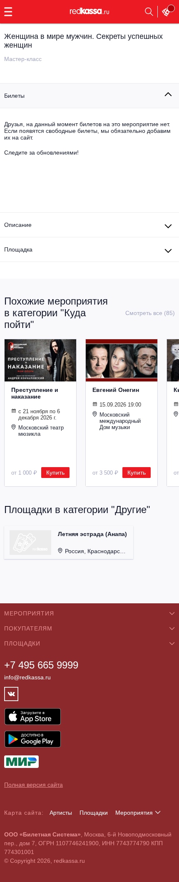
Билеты (14, 95)
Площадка (18, 249)
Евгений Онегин (115, 389)
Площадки (94, 812)
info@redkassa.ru (27, 677)
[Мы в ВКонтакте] (11, 694)
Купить (55, 472)
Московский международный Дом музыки (120, 421)
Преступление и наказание (34, 393)
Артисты (61, 812)
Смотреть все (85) (150, 313)
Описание (18, 224)
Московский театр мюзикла (41, 430)
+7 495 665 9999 (41, 665)
